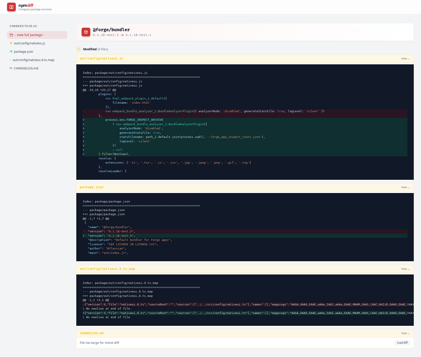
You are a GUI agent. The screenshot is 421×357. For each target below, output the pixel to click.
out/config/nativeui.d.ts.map (107, 269)
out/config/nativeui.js (101, 58)
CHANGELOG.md (91, 333)
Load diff (402, 342)
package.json (91, 187)
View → (405, 58)
